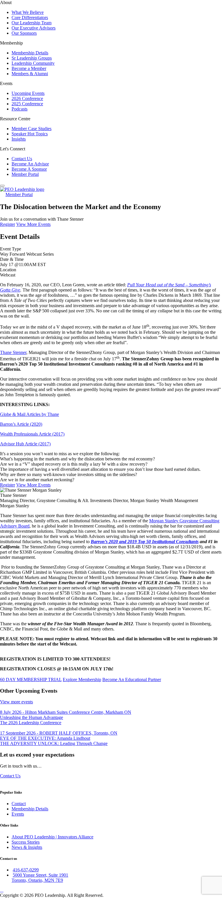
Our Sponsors (24, 33)
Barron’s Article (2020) (21, 424)
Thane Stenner (13, 352)
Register (7, 224)
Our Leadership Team (31, 22)
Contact (19, 803)
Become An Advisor (30, 163)
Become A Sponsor (29, 169)
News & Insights (27, 847)
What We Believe (28, 12)
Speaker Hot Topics (30, 133)
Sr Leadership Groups (32, 58)
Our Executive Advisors (34, 27)
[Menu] (2, 186)
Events (18, 814)
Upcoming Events (28, 93)
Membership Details (30, 52)
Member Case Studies (31, 128)
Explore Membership (82, 679)
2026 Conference (27, 98)
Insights (19, 139)
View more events (16, 701)
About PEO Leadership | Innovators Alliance (52, 836)
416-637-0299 (26, 869)
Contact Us (22, 158)
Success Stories (26, 842)
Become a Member (29, 68)
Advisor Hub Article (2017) (25, 443)
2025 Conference (27, 103)
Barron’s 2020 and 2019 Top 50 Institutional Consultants (145, 541)
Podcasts (19, 108)
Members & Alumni (30, 73)
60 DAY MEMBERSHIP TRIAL (31, 679)
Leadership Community (33, 63)
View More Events (33, 224)
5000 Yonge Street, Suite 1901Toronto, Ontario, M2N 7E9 (40, 878)
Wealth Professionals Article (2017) (32, 434)
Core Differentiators (30, 17)
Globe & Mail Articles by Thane (29, 414)
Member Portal (25, 174)
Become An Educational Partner (131, 679)
